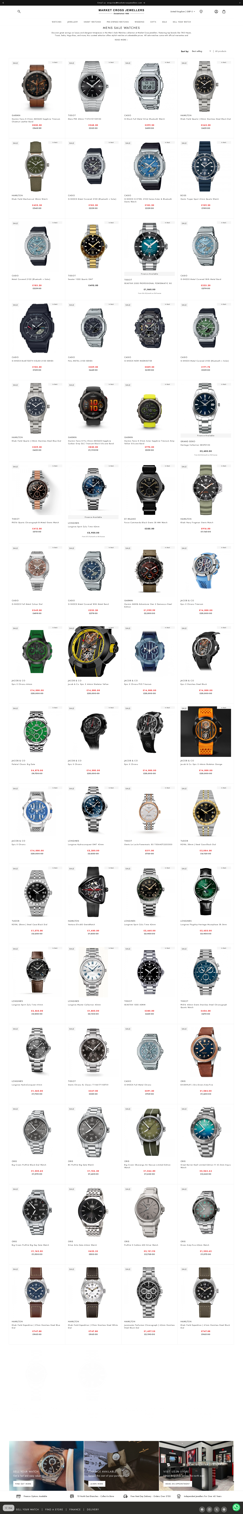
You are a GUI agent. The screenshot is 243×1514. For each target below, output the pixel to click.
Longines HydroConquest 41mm (27, 1084)
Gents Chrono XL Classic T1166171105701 (88, 1084)
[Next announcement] (240, 2)
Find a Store (54, 1509)
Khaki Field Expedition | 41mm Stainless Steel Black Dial (205, 1326)
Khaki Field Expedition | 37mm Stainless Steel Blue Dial (36, 1326)
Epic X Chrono (75, 764)
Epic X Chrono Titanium (192, 604)
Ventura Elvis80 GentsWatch (81, 924)
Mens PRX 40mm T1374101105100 (84, 119)
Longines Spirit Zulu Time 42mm (84, 526)
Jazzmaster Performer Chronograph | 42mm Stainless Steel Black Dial (149, 1326)
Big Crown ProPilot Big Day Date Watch (30, 1245)
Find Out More (23, 1483)
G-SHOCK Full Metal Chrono (137, 1084)
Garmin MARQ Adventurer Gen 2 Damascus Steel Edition (148, 605)
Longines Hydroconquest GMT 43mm (86, 844)
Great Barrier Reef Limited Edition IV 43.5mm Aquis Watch (206, 1166)
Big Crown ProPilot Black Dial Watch (29, 1165)
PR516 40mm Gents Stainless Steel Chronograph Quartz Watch (204, 1006)
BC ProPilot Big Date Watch (81, 1165)
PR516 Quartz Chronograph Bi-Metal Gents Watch (35, 522)
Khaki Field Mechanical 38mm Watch (30, 199)
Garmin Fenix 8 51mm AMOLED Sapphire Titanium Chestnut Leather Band (36, 120)
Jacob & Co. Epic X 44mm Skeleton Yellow (88, 684)
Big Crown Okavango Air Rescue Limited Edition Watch (147, 1166)
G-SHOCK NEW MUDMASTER (138, 361)
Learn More (96, 1483)
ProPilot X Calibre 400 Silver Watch (141, 1245)
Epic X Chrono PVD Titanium (138, 684)
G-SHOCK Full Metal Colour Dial (27, 604)
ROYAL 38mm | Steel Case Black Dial (198, 844)
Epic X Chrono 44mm (22, 684)
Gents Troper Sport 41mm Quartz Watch (200, 199)
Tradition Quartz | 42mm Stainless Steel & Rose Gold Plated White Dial (147, 1406)
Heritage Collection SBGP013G (195, 445)
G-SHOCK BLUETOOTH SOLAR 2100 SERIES (33, 361)
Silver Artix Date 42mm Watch (82, 1245)
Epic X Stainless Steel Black (194, 684)
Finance (75, 1509)
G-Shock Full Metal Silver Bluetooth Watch (144, 119)
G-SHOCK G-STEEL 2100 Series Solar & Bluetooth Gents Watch (148, 200)
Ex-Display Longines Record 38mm (197, 1405)
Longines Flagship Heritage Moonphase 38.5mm (204, 924)
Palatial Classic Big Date (23, 764)
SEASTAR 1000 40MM (135, 1004)
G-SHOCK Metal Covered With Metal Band (201, 279)
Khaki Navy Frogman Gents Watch (197, 522)
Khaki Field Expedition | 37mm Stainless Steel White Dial (93, 1326)
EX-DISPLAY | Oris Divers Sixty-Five (197, 1084)
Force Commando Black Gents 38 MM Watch (145, 522)
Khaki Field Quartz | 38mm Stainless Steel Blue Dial (36, 441)
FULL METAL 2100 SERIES (80, 361)
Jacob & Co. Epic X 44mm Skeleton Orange (201, 764)
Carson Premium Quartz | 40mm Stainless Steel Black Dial (90, 1406)
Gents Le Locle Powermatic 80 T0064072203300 (148, 844)
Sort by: (185, 51)
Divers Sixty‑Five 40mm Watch (195, 1245)
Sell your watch (27, 1509)
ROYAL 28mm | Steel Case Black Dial (29, 924)
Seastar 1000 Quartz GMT (80, 279)
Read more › (121, 39)
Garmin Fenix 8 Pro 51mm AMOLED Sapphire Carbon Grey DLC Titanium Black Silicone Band (91, 442)
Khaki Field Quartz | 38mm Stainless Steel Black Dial (206, 119)
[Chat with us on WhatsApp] (236, 1507)
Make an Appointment (178, 1483)
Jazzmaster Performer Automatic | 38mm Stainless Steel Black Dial (35, 1406)
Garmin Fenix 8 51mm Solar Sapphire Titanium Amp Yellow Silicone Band (149, 442)
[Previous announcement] (3, 2)
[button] (19, 11)
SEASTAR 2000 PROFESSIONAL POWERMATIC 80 (148, 283)
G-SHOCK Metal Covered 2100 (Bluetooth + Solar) (92, 199)
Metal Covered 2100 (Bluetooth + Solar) (31, 279)
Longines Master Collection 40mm (84, 1004)
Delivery (93, 1509)
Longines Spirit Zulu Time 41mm (27, 1004)
